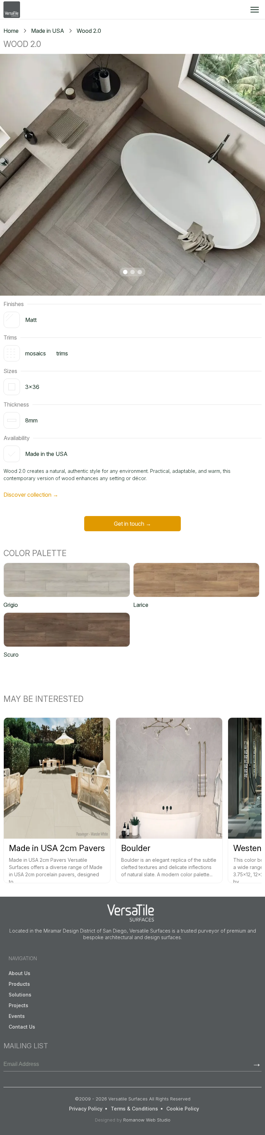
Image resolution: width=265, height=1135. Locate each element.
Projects (18, 1005)
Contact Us (22, 1027)
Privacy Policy (85, 1109)
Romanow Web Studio (146, 1120)
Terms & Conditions (134, 1109)
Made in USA (47, 30)
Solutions (20, 995)
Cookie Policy (182, 1109)
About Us (19, 973)
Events (17, 1016)
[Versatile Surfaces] (11, 9)
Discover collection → (30, 494)
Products (19, 984)
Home (11, 30)
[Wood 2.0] (132, 175)
